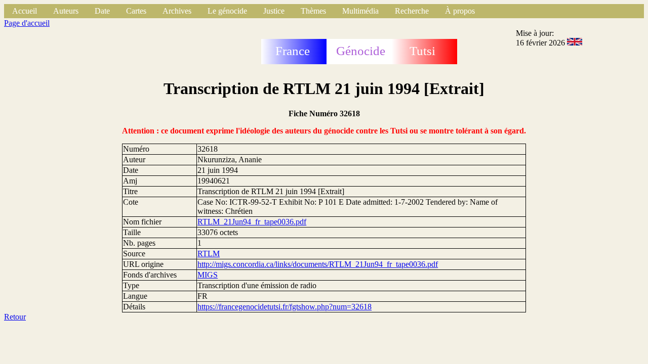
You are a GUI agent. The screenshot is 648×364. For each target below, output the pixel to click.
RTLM (208, 253)
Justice (274, 11)
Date (102, 11)
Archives (177, 11)
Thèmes (313, 11)
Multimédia (360, 11)
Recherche (412, 11)
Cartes (136, 11)
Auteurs (65, 11)
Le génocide (227, 11)
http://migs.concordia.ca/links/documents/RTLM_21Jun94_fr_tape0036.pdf (317, 264)
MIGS (207, 274)
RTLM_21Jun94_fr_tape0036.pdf (251, 221)
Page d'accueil (27, 23)
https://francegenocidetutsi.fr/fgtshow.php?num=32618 (284, 306)
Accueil (24, 11)
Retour (15, 316)
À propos (460, 11)
